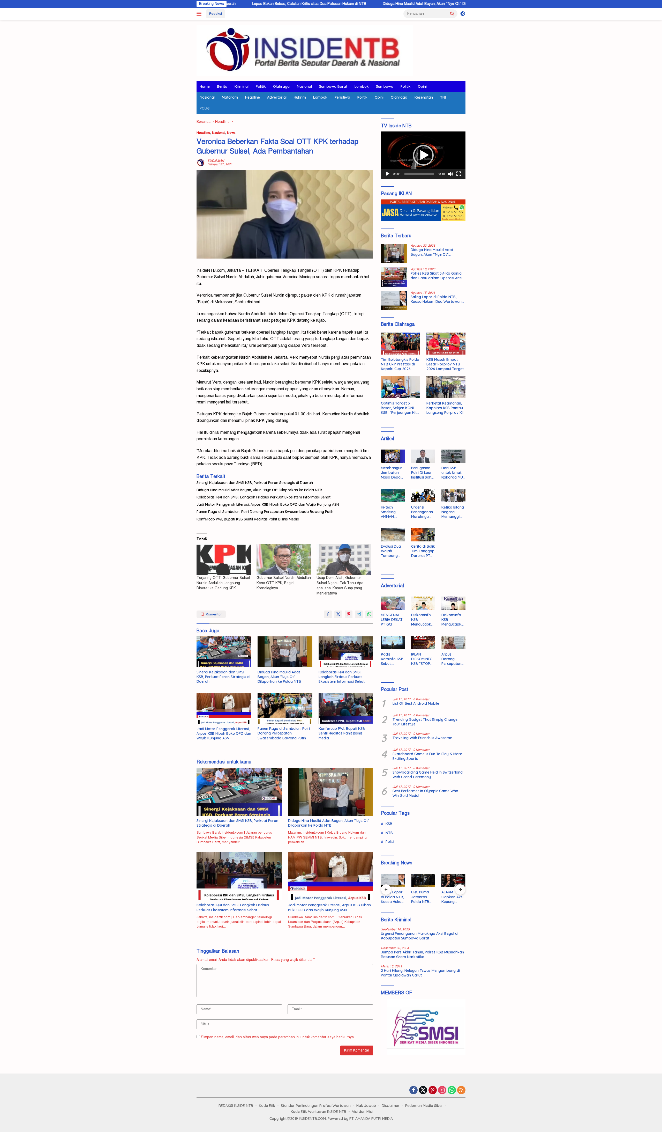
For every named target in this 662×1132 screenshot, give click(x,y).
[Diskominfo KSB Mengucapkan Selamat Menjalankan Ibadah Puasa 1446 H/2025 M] (453, 603)
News (231, 133)
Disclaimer (391, 1105)
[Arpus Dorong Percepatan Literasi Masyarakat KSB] (453, 642)
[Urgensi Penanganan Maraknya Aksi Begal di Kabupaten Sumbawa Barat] (423, 495)
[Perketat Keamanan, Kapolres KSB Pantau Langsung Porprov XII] (445, 387)
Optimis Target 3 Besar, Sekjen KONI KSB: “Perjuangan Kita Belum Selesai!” (400, 408)
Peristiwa (342, 97)
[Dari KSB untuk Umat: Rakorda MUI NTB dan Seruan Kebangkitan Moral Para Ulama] (453, 456)
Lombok (362, 86)
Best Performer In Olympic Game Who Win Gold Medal (425, 793)
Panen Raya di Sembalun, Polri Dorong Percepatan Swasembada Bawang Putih (265, 511)
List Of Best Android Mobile (416, 703)
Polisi (390, 841)
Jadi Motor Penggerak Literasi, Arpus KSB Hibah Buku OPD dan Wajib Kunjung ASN (268, 504)
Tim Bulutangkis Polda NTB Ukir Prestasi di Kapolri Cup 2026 (400, 364)
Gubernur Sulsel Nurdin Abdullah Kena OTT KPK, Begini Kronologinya (284, 583)
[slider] (419, 174)
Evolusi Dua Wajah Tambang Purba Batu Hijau (391, 551)
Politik (261, 86)
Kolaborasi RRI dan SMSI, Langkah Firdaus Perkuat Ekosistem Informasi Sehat (263, 497)
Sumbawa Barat (333, 86)
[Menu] (200, 13)
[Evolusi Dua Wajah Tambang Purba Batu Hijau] (393, 534)
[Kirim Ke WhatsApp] (369, 614)
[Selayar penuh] (458, 174)
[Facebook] (413, 1090)
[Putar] (387, 174)
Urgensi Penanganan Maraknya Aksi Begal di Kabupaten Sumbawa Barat (422, 512)
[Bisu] (450, 174)
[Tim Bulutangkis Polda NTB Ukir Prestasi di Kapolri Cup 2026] (400, 344)
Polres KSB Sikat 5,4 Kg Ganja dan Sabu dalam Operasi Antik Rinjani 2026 (437, 275)
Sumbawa (384, 86)
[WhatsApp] (452, 1090)
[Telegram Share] (359, 614)
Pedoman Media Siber (424, 1105)
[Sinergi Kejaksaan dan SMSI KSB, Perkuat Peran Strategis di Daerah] (224, 651)
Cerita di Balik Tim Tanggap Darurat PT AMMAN (423, 551)
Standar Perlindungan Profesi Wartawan (316, 1105)
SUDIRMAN (215, 161)
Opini (422, 86)
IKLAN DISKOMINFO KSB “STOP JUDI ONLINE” (422, 659)
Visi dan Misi (362, 1111)
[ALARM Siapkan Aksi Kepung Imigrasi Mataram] (453, 880)
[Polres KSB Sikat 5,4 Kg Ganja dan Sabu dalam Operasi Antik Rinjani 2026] (394, 277)
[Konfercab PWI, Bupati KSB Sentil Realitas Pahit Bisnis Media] (346, 708)
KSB (389, 823)
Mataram (230, 97)
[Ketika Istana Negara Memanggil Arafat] (453, 495)
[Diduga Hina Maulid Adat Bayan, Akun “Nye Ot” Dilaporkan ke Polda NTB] (285, 651)
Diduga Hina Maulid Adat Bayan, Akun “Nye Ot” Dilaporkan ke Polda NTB (388, 4)
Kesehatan (424, 97)
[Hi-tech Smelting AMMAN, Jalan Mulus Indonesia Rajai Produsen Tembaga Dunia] (393, 495)
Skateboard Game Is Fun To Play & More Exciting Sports (427, 756)
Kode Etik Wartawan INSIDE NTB (318, 1111)
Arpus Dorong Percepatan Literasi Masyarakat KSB (451, 659)
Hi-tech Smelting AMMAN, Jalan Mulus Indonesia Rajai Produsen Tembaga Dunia (391, 512)
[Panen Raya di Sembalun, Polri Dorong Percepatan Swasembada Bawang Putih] (285, 708)
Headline (252, 97)
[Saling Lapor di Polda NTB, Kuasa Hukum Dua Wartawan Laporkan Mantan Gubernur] (394, 300)
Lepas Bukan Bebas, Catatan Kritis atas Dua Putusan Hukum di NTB (255, 4)
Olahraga (281, 86)
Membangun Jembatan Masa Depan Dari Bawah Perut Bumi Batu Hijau (392, 473)
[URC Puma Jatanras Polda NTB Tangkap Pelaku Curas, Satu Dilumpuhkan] (423, 880)
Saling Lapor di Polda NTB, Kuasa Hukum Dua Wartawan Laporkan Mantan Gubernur (436, 299)
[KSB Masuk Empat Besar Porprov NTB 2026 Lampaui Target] (445, 344)
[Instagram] (442, 1090)
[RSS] (461, 1090)
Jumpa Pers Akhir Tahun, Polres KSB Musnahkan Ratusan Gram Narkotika (422, 954)
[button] (452, 13)
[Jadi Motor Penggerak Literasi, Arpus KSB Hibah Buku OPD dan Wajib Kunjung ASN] (224, 708)
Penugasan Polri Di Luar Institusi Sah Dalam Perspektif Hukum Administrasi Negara (421, 473)
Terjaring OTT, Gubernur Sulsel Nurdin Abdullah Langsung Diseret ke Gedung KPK (223, 583)
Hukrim (300, 97)
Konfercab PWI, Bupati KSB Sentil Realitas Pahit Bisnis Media (248, 519)
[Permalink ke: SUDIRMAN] (201, 162)
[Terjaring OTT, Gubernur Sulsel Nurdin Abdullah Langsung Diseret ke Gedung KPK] (224, 559)
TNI (443, 97)
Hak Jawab (366, 1105)
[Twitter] (423, 1090)
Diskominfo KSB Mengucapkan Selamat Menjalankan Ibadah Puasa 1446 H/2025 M (453, 620)
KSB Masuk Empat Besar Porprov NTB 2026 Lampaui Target (445, 364)
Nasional (304, 86)
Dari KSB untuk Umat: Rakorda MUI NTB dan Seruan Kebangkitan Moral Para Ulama (452, 473)
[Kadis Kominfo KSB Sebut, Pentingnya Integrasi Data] (393, 642)
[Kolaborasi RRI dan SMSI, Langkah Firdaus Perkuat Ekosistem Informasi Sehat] (346, 651)
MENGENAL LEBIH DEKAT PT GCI (392, 620)
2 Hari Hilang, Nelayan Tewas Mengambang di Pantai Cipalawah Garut (420, 972)
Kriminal (242, 86)
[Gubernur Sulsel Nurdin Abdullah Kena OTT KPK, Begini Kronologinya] (284, 559)
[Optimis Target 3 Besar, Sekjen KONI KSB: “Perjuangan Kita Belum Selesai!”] (400, 387)
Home (205, 86)
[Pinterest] (432, 1090)
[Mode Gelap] (462, 13)
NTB (389, 832)
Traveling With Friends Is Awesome (422, 738)
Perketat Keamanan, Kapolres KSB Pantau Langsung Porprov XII (444, 408)
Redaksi (215, 13)
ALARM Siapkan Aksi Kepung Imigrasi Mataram (452, 897)
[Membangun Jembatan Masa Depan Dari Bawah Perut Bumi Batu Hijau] (393, 456)
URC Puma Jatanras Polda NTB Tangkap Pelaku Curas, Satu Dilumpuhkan (422, 897)
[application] (423, 155)
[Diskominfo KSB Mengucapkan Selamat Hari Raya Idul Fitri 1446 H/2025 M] (423, 603)
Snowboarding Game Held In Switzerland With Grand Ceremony (428, 774)
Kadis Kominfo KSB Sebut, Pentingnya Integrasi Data (392, 659)
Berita (222, 86)
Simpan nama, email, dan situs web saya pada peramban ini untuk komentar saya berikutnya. (278, 1037)
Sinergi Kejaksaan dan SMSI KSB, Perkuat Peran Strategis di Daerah (255, 482)
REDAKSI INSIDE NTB (236, 1105)
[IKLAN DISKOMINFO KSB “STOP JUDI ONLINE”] (423, 642)
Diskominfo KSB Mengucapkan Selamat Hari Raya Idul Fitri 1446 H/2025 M (422, 620)
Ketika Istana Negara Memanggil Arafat (452, 512)
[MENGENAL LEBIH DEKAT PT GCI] (393, 603)
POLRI (204, 108)
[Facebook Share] (328, 614)
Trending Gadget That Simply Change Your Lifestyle (425, 721)
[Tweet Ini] (338, 614)
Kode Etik (267, 1105)
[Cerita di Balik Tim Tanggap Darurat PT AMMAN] (423, 534)
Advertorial (277, 97)
